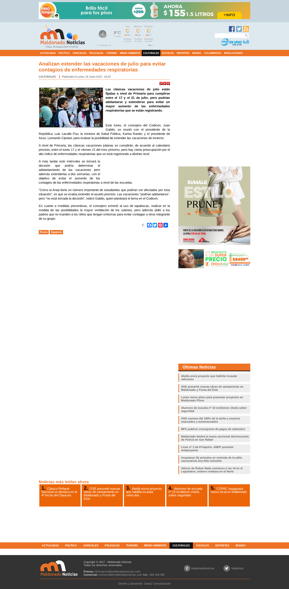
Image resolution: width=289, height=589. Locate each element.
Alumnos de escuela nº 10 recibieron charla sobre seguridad (185, 492)
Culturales (47, 76)
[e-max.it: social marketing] (143, 224)
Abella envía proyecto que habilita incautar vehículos (144, 492)
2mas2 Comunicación (157, 583)
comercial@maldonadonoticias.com (120, 574)
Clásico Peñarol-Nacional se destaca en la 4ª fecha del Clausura (59, 492)
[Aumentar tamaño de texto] (161, 83)
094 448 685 (157, 574)
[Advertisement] (136, 169)
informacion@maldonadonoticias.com (117, 571)
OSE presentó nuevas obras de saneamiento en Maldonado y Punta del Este (102, 493)
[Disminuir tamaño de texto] (168, 83)
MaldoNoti (237, 568)
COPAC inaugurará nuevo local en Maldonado (229, 490)
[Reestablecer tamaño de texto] (164, 83)
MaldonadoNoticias (203, 568)
